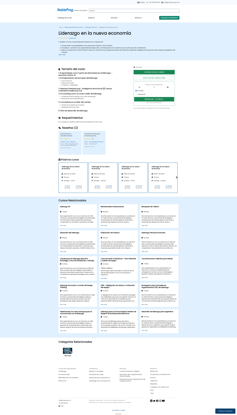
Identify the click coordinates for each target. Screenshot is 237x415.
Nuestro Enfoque (96, 371)
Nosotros (138, 18)
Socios (153, 378)
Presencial (141, 94)
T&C (152, 393)
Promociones (64, 374)
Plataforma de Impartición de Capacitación (132, 380)
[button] (176, 177)
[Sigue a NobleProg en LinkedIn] (151, 401)
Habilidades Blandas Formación (73, 27)
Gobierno (91, 18)
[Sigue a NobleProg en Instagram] (160, 401)
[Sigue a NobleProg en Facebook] (157, 401)
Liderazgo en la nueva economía (108, 27)
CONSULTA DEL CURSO (154, 72)
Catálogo (62, 371)
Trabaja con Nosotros (159, 387)
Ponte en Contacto (225, 411)
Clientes (153, 381)
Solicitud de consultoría (99, 378)
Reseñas (153, 384)
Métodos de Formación (68, 378)
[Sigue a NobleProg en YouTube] (163, 401)
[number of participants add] (168, 87)
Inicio (60, 27)
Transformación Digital (130, 371)
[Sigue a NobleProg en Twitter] (154, 401)
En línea (140, 91)
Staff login (118, 414)
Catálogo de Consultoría (99, 381)
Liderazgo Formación (91, 27)
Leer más (62, 55)
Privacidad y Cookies (118, 410)
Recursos (62, 381)
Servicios (114, 18)
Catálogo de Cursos (64, 18)
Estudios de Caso (96, 374)
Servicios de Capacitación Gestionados (131, 375)
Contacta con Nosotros (169, 18)
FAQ (152, 390)
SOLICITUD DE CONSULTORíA (154, 78)
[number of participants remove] (140, 87)
